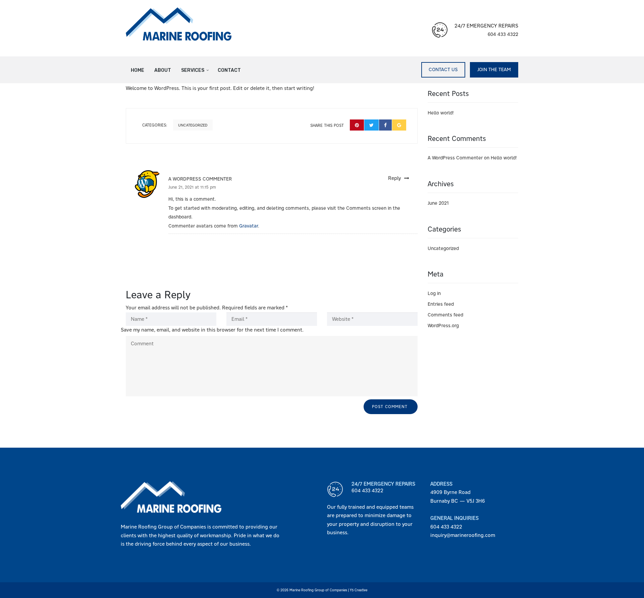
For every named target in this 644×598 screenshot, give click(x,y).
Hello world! (440, 113)
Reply (394, 178)
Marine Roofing (301, 590)
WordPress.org (443, 325)
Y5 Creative (358, 590)
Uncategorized (193, 125)
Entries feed (441, 304)
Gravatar (248, 226)
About (162, 70)
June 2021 (438, 203)
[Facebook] (385, 125)
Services (192, 70)
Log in (434, 293)
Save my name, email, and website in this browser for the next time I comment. (212, 330)
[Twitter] (371, 125)
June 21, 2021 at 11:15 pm (192, 187)
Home (137, 70)
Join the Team (494, 69)
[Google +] (399, 125)
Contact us (443, 69)
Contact (229, 70)
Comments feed (445, 315)
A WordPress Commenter (200, 179)
